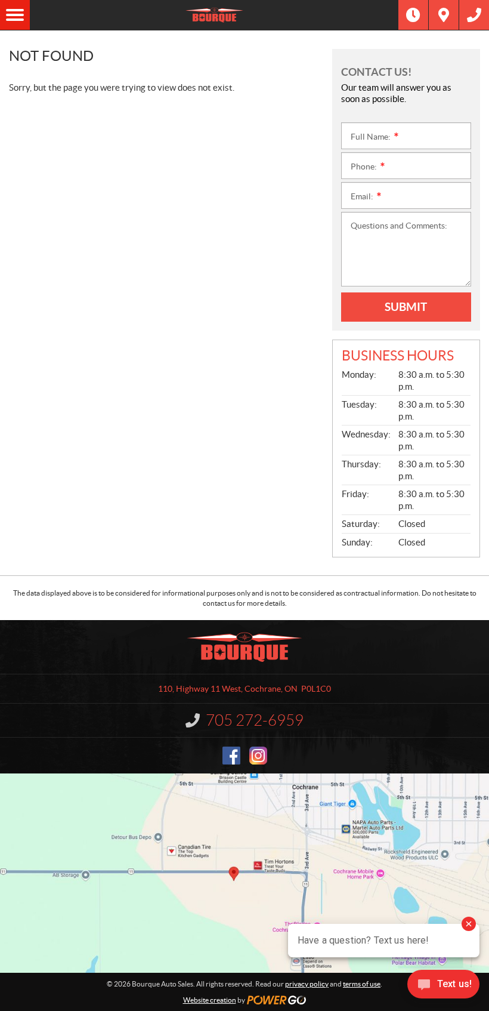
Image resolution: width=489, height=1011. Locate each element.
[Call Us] (474, 15)
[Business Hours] (413, 15)
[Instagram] (258, 756)
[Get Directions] (444, 15)
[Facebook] (231, 756)
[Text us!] (443, 987)
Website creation (209, 1000)
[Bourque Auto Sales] (214, 15)
